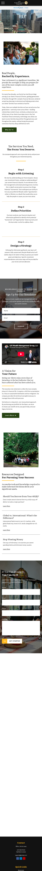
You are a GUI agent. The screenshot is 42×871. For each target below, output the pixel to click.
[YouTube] (24, 858)
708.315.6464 (22, 846)
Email (4, 598)
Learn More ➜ (10, 415)
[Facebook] (17, 858)
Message (5, 619)
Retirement (21, 870)
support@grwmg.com (21, 855)
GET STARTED (14, 641)
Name (4, 587)
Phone (4, 609)
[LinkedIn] (21, 858)
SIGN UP (21, 326)
